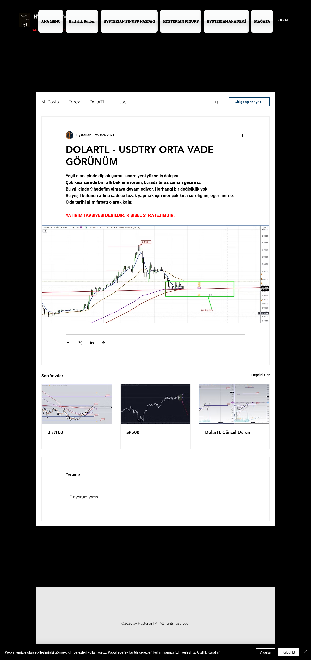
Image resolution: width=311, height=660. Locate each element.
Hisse (121, 101)
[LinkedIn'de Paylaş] (91, 342)
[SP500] (156, 404)
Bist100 (55, 432)
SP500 (132, 432)
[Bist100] (77, 404)
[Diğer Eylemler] (242, 135)
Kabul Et (288, 652)
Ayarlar (265, 652)
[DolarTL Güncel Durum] (234, 404)
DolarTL (98, 101)
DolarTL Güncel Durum (228, 432)
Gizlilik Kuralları (208, 652)
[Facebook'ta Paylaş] (68, 342)
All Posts (50, 101)
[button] (216, 102)
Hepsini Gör (260, 375)
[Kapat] (305, 652)
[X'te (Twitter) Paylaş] (80, 342)
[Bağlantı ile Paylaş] (103, 342)
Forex (74, 101)
